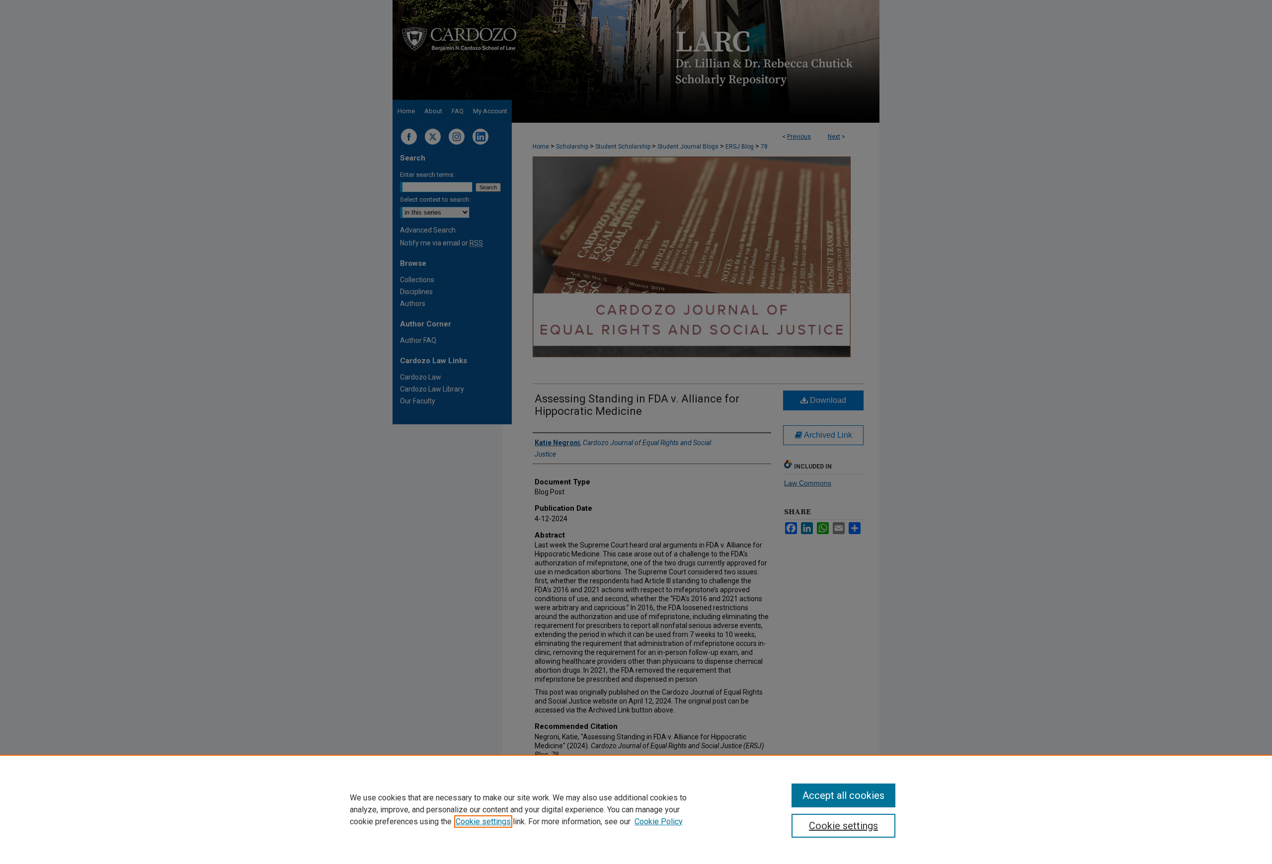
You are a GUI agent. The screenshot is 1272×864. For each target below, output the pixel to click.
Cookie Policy (659, 821)
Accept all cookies (843, 795)
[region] (636, 809)
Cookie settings (483, 821)
